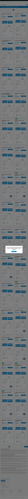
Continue (14, 251)
